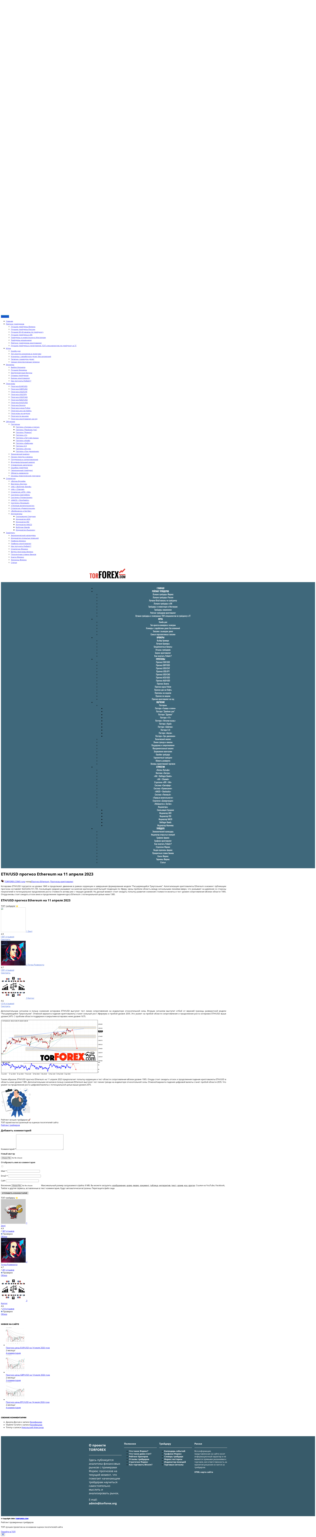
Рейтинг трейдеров (15, 324)
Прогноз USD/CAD (19, 397)
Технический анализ (20, 454)
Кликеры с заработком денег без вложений (31, 356)
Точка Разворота (36, 964)
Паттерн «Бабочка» (24, 443)
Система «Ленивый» (20, 503)
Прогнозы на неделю (20, 413)
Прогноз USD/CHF (19, 392)
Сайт (3, 1180)
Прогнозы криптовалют (61, 881)
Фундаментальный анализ (23, 462)
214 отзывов (8, 1308)
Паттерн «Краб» (23, 440)
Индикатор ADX (23, 519)
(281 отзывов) (7, 970)
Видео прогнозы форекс (22, 552)
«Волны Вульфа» (18, 481)
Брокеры (10, 365)
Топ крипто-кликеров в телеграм (26, 354)
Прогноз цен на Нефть (21, 411)
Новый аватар (8, 1153)
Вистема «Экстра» (19, 484)
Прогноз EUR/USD (19, 386)
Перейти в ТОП (8, 1531)
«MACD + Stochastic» (20, 500)
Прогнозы (10, 383)
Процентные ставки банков (23, 554)
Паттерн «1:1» (21, 435)
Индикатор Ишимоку (25, 530)
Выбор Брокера (18, 367)
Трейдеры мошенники (21, 340)
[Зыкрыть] (3, 1534)
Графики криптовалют (21, 543)
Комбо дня (15, 351)
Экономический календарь (23, 535)
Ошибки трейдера (19, 468)
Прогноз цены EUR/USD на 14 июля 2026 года (28, 1347)
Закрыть (5, 316)
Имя (4, 1171)
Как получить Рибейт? (21, 381)
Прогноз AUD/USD (19, 402)
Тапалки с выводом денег (22, 359)
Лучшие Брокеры (19, 370)
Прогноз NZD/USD (19, 400)
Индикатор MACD (24, 524)
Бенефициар (36, 1422)
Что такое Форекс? (138, 1451)
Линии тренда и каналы (22, 457)
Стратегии (11, 478)
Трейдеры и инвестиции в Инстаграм (28, 337)
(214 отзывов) (7, 1003)
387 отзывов (8, 1231)
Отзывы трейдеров (20, 375)
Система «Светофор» (20, 495)
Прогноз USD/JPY (19, 394)
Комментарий (8, 1149)
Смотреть (5, 939)
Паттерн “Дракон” (24, 432)
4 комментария (13, 1353)
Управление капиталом (21, 465)
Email (4, 1175)
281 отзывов (8, 1270)
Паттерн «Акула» (23, 449)
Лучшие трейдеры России (23, 329)
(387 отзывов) (7, 936)
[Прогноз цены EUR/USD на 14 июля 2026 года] (15, 1345)
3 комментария (13, 1380)
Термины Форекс (19, 560)
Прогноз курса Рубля (20, 408)
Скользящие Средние (26, 516)
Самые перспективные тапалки (25, 362)
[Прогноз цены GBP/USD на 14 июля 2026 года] (15, 1372)
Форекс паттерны (173, 1459)
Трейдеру (10, 533)
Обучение (10, 421)
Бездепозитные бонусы (21, 373)
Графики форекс (18, 541)
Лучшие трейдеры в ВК (21, 335)
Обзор (4, 1236)
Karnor (31, 998)
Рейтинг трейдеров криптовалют (26, 343)
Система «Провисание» (21, 497)
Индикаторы (16, 514)
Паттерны (15, 424)
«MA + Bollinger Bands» (21, 487)
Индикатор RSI (22, 522)
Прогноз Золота (18, 405)
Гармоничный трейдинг (22, 470)
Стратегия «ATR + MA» (21, 492)
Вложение (6, 1185)
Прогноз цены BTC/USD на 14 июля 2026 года (27, 1402)
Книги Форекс (17, 557)
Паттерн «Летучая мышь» (27, 438)
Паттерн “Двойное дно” (26, 430)
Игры (8, 348)
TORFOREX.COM (12, 881)
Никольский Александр (32, 1427)
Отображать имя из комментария (18, 1162)
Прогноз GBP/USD (19, 389)
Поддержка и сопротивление (24, 459)
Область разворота (19, 473)
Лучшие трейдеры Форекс (23, 327)
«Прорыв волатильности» (22, 505)
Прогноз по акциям (20, 416)
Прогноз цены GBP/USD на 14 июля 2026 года (28, 1375)
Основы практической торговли (25, 476)
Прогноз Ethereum (40, 881)
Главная (9, 321)
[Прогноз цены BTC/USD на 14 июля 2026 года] (15, 1399)
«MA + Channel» (17, 489)
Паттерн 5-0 (21, 446)
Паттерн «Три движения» (27, 451)
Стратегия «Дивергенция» (23, 508)
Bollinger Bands (23, 527)
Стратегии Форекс (19, 549)
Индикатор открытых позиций (25, 538)
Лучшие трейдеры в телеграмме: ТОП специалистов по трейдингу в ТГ (44, 346)
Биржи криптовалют (20, 378)
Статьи (14, 562)
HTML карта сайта (203, 1472)
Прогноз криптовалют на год (24, 419)
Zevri (30, 931)
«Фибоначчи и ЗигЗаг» (21, 511)
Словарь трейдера (173, 1456)
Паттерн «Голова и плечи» (28, 427)
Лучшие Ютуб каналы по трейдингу (27, 332)
